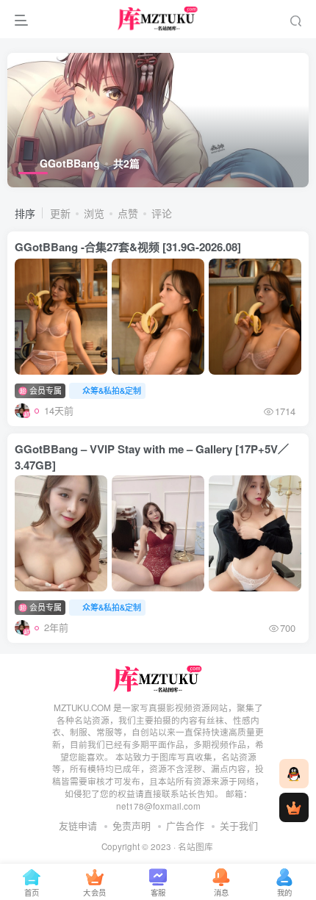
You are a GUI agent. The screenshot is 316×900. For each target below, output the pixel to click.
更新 (60, 213)
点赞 (128, 213)
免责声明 (131, 825)
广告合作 (185, 825)
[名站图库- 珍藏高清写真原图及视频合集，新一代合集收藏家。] (158, 678)
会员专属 (44, 390)
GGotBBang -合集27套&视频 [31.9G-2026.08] (128, 247)
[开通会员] (294, 807)
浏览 (94, 213)
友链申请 (78, 825)
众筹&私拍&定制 (111, 390)
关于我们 (239, 825)
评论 (161, 213)
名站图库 (195, 846)
